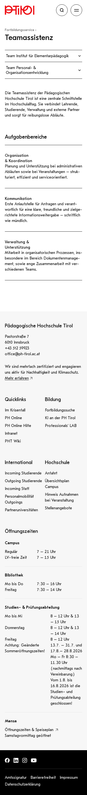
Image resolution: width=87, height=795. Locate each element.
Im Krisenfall (15, 410)
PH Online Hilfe (18, 426)
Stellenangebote (58, 508)
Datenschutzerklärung (22, 784)
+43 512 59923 (17, 348)
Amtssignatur (16, 777)
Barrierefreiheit (43, 777)
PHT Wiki (13, 441)
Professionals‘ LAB (61, 426)
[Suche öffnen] (61, 10)
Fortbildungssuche (60, 410)
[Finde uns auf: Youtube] (34, 760)
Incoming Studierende (23, 473)
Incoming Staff (17, 489)
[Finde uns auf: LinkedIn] (16, 760)
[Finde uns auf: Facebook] (7, 760)
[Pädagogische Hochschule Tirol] (29, 10)
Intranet (11, 433)
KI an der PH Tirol (60, 418)
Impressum (69, 777)
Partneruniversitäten (21, 510)
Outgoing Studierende (23, 481)
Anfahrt (51, 473)
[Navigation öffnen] (76, 10)
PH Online (13, 418)
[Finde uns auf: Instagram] (24, 760)
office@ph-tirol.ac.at (22, 354)
